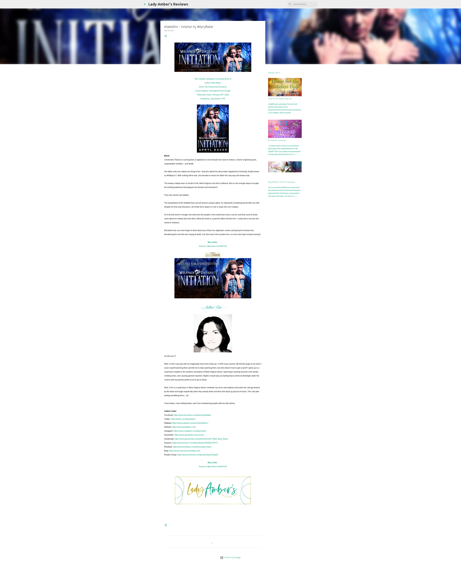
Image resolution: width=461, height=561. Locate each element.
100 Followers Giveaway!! (277, 140)
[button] (165, 36)
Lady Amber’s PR (217, 99)
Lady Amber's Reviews (168, 4)
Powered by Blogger (232, 557)
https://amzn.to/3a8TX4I (217, 246)
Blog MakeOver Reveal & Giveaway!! (281, 182)
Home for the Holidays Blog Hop (280, 99)
